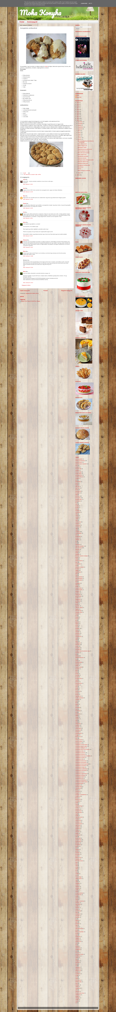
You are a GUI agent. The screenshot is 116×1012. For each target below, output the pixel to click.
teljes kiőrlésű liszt (79, 928)
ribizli (76, 865)
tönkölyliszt (77, 949)
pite (76, 847)
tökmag (77, 946)
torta (76, 943)
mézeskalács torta (79, 778)
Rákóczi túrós (78, 857)
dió (24, 174)
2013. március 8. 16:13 (28, 282)
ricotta (76, 867)
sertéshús (77, 888)
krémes (77, 673)
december (80, 121)
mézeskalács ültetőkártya (80, 780)
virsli (76, 976)
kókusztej (77, 663)
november (80, 123)
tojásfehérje (77, 936)
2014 (78, 113)
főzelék (76, 586)
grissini (76, 604)
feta (76, 581)
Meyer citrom (78, 736)
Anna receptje (78, 471)
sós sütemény (78, 894)
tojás (36, 174)
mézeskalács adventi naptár (81, 744)
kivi (76, 659)
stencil (76, 899)
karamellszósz (78, 636)
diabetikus (77, 539)
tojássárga (77, 939)
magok (76, 717)
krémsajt (77, 675)
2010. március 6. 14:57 (28, 247)
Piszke (24, 203)
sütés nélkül (77, 904)
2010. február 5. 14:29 (28, 208)
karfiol (76, 638)
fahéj (76, 573)
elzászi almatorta (79, 560)
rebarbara (77, 859)
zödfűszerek (78, 994)
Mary (24, 195)
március (80, 137)
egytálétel (77, 554)
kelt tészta (28, 174)
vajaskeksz (77, 967)
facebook (77, 568)
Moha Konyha (40, 12)
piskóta (76, 846)
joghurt (76, 623)
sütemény (77, 902)
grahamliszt (77, 601)
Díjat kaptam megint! (82, 147)
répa (76, 862)
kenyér (76, 646)
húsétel (77, 617)
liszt (76, 712)
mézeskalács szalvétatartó (81, 770)
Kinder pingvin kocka (82, 154)
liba (76, 702)
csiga (76, 528)
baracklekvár (78, 491)
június (79, 132)
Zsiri (24, 188)
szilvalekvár (77, 914)
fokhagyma (77, 583)
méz (76, 738)
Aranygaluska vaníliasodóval (84, 165)
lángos (76, 688)
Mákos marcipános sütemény (84, 170)
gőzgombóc (77, 599)
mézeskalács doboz (79, 751)
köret (76, 670)
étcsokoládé (78, 563)
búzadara (77, 510)
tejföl (76, 922)
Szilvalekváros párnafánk (83, 156)
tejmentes (77, 923)
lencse (76, 692)
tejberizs (77, 920)
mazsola (77, 731)
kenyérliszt (77, 647)
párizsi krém (78, 838)
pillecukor (77, 843)
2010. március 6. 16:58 (28, 256)
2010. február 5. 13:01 (28, 184)
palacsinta (77, 831)
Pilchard (25, 240)
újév (76, 959)
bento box (77, 496)
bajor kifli (77, 486)
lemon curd (77, 691)
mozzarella (77, 801)
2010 (78, 120)
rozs (76, 872)
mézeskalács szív (79, 772)
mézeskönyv (78, 784)
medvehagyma (78, 733)
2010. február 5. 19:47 (28, 235)
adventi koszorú (78, 462)
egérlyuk (77, 551)
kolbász (77, 665)
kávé (76, 639)
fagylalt (76, 570)
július (79, 130)
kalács (76, 630)
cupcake (77, 523)
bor (76, 502)
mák (76, 720)
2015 (78, 111)
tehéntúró (77, 917)
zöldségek (77, 997)
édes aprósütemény (79, 546)
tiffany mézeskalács (79, 931)
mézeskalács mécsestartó (80, 765)
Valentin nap (78, 970)
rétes (76, 864)
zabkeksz (77, 985)
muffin (76, 802)
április (79, 135)
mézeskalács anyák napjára (81, 746)
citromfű (77, 517)
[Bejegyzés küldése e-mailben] (28, 172)
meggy (76, 734)
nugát (76, 814)
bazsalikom (77, 492)
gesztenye (77, 592)
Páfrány (77, 830)
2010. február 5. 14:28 (28, 199)
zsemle (76, 1001)
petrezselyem (78, 841)
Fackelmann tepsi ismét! (83, 163)
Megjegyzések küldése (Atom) (32, 293)
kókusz (76, 660)
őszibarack (77, 828)
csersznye (77, 526)
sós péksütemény (79, 893)
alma (76, 465)
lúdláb (76, 715)
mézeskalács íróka (79, 759)
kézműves (77, 652)
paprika (77, 833)
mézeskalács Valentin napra (81, 781)
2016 (78, 109)
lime (76, 705)
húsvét (76, 618)
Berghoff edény (78, 499)
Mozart (76, 797)
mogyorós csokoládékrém (80, 794)
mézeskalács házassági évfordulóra (83, 755)
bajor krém (77, 488)
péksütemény (78, 839)
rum (76, 875)
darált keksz (78, 536)
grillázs (76, 602)
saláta (76, 881)
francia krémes (78, 588)
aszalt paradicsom (79, 476)
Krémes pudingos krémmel (83, 151)
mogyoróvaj (77, 796)
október (79, 125)
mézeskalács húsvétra (80, 757)
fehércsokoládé (78, 580)
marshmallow (78, 728)
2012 (78, 116)
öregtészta (77, 826)
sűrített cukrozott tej (79, 901)
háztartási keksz (78, 612)
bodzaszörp (77, 501)
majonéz (77, 718)
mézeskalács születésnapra (81, 773)
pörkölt (76, 851)
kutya (76, 686)
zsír (76, 1002)
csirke (76, 530)
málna (76, 722)
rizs (76, 870)
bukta (46, 66)
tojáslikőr (77, 938)
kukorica (77, 681)
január (79, 172)
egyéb (76, 552)
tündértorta (77, 955)
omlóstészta (78, 822)
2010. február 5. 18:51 (28, 218)
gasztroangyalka (78, 589)
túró (76, 951)
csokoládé (77, 531)
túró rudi (77, 952)
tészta (76, 930)
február (79, 139)
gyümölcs (77, 605)
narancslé (77, 809)
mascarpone (78, 730)
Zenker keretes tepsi (79, 993)
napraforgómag (78, 805)
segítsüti (77, 886)
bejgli (76, 494)
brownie (77, 507)
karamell (77, 634)
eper (76, 562)
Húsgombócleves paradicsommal (85, 149)
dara (76, 534)
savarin (77, 884)
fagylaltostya (78, 571)
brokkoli (77, 505)
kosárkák (77, 668)
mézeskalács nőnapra (80, 767)
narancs (77, 807)
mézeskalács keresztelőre (80, 762)
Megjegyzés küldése (26, 285)
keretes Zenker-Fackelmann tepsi (82, 651)
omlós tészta (78, 820)
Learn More (84, 3)
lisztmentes (77, 713)
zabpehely (77, 988)
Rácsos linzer (80, 166)
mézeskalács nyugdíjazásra (81, 768)
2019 (78, 104)
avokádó (77, 478)
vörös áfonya (78, 980)
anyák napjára (78, 473)
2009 (78, 175)
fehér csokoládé (78, 576)
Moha (24, 222)
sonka (76, 891)
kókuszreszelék (78, 662)
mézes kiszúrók (78, 739)
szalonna (77, 907)
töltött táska (77, 947)
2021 (78, 102)
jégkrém (77, 621)
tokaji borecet (78, 941)
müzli (76, 804)
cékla (76, 513)
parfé (76, 836)
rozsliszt (77, 873)
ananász (77, 470)
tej (31, 174)
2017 (78, 107)
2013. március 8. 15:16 (28, 267)
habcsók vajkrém (79, 607)
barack (76, 489)
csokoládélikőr (78, 533)
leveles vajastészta (79, 697)
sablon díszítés (78, 878)
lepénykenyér (78, 696)
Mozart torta (78, 799)
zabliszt (77, 986)
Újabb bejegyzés (25, 290)
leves (76, 701)
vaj (76, 965)
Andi (24, 179)
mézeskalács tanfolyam (80, 775)
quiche (76, 855)
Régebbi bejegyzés (66, 290)
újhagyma (77, 960)
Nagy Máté (79, 97)
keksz (76, 641)
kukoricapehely (78, 683)
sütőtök (77, 905)
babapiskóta (78, 481)
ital (76, 620)
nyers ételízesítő (78, 817)
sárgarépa (77, 883)
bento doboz (78, 497)
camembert (77, 512)
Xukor (76, 983)
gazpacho (77, 591)
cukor (76, 520)
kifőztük (77, 655)
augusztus (80, 128)
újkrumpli (77, 962)
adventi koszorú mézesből (81, 463)
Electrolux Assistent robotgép (81, 555)
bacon (76, 483)
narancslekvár (78, 810)
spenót (76, 897)
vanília (39, 174)
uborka (76, 957)
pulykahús (77, 852)
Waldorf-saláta (78, 981)
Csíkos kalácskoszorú (82, 143)
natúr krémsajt (78, 812)
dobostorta (77, 544)
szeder (76, 909)
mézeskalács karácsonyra (80, 760)
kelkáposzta (77, 642)
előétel (76, 559)
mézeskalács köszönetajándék (81, 764)
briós (76, 504)
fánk (76, 575)
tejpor (76, 925)
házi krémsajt (78, 610)
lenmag (77, 694)
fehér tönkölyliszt (79, 578)
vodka (76, 978)
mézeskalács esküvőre (80, 752)
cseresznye (77, 525)
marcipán (77, 726)
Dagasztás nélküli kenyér (83, 161)
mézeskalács (78, 742)
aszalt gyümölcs (78, 475)
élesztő (76, 557)
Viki (24, 212)
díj (75, 541)
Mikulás (77, 789)
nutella (76, 815)
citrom (76, 515)
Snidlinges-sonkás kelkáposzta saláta (86, 159)
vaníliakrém (77, 973)
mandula (77, 725)
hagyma (77, 609)
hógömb (77, 613)
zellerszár (77, 991)
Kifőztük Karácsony (79, 657)
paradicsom (77, 834)
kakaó (76, 626)
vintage (77, 975)
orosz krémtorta (78, 823)
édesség (77, 549)
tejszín (33, 174)
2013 (78, 114)
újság (76, 964)
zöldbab (77, 996)
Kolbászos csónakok (82, 158)
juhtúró (76, 625)
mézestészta (78, 788)
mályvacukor (78, 723)
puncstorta (77, 854)
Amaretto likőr (78, 468)
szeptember (80, 127)
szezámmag (78, 910)
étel (76, 565)
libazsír (76, 704)
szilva (76, 912)
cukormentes (78, 521)
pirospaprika (78, 844)
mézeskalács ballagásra (80, 747)
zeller (76, 989)
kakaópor (77, 628)
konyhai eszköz (78, 667)
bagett (76, 484)
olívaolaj (77, 818)
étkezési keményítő (79, 567)
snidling (77, 889)
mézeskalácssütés (79, 783)
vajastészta (77, 968)
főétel (76, 584)
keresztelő (77, 649)
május (79, 134)
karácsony (77, 633)
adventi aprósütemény (80, 460)
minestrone (77, 791)
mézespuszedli (78, 786)
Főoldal (21, 22)
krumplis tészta (78, 678)
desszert (77, 538)
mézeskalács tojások (79, 776)
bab (76, 480)
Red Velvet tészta (79, 860)
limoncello (77, 707)
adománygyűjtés (78, 459)
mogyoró (77, 792)
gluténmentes (78, 596)
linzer (76, 709)
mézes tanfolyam (79, 741)
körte (76, 672)
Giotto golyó (78, 594)
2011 (78, 118)
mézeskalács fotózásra (80, 754)
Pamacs (79, 168)
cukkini (76, 518)
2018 (78, 106)
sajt (76, 880)
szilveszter (77, 915)
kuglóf (76, 680)
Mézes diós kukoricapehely (83, 152)
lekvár (76, 689)
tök (76, 944)
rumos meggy (78, 876)
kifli (76, 654)
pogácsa (77, 849)
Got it (90, 3)
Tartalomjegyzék (32, 22)
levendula (77, 699)
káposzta (77, 631)
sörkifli (76, 896)
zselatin (77, 999)
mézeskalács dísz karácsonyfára (82, 749)
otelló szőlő (77, 825)
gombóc (77, 597)
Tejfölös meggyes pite (82, 145)
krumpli (77, 676)
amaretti (77, 467)
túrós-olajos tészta (79, 954)
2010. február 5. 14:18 (28, 191)
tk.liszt (76, 933)
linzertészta (77, 710)
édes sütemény (78, 547)
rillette (76, 868)
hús (76, 615)
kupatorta (77, 684)
